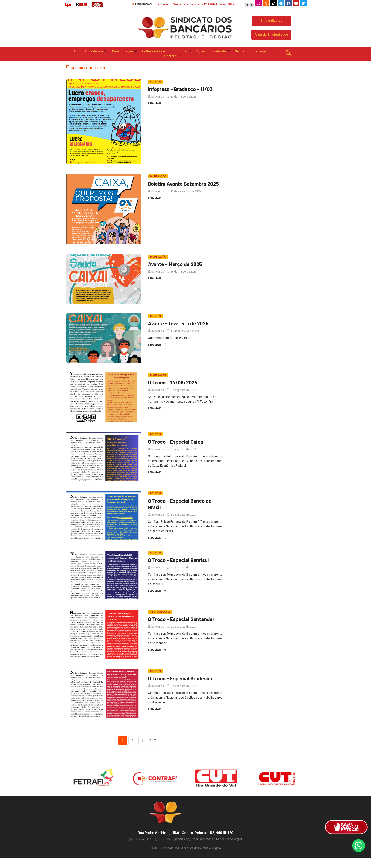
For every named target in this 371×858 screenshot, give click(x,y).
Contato (170, 56)
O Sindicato (94, 51)
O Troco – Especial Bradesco (180, 678)
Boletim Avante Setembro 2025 (183, 184)
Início (78, 51)
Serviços (260, 51)
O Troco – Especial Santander (181, 619)
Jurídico (181, 51)
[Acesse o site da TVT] (68, 4)
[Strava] (266, 3)
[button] (247, 5)
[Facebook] (288, 3)
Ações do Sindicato (211, 51)
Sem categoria (160, 611)
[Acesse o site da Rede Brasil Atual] (81, 4)
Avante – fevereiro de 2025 (178, 323)
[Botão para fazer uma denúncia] (346, 827)
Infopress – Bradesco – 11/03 (180, 89)
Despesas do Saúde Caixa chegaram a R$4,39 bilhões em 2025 (195, 4)
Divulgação (158, 176)
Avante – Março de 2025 (175, 264)
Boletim (155, 81)
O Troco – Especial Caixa (175, 442)
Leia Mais (154, 103)
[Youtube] (296, 3)
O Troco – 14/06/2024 (173, 382)
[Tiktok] (273, 3)
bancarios (157, 96)
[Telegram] (281, 3)
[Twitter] (303, 3)
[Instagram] (258, 3)
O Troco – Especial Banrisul (178, 560)
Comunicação (122, 51)
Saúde (240, 51)
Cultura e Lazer (154, 51)
